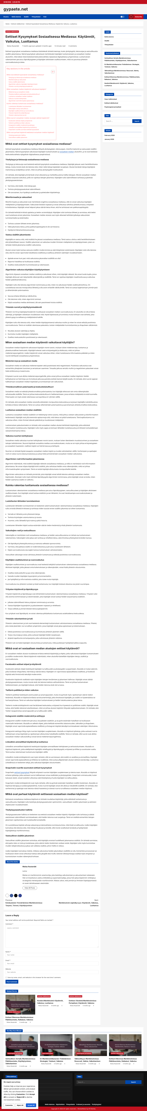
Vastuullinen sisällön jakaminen (18, 137)
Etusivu (6, 17)
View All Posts (30, 888)
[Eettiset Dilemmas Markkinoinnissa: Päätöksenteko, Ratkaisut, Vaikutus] (20, 1005)
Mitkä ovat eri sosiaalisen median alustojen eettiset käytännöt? (28, 118)
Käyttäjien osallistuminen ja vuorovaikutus (21, 111)
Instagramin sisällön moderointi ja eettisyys (21, 125)
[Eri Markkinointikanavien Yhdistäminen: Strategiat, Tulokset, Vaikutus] (56, 1045)
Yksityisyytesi (96, 1104)
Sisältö (26, 17)
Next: (78, 903)
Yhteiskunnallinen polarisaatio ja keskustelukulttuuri (24, 94)
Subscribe (138, 16)
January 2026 (109, 139)
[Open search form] (126, 17)
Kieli (44, 17)
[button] (7, 895)
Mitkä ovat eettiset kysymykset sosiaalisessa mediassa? (25, 75)
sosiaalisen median (67, 152)
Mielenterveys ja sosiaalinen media (19, 92)
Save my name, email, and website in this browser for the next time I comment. (34, 977)
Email (8, 960)
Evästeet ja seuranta (83, 1104)
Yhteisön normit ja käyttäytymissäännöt (20, 86)
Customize (9, 1105)
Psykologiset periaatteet (112, 107)
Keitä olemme (16, 17)
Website (8, 969)
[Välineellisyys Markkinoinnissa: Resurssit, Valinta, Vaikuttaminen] (90, 1045)
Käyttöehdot (60, 1104)
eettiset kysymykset (21, 772)
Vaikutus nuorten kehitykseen (17, 98)
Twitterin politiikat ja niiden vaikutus (19, 123)
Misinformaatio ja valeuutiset (17, 80)
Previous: (24, 903)
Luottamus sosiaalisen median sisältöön (20, 96)
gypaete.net (16, 9)
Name (8, 952)
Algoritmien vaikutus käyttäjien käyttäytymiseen (23, 84)
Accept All (31, 1105)
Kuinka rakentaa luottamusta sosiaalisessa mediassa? (25, 103)
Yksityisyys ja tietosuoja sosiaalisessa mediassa (22, 77)
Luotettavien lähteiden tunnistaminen (20, 106)
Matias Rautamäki (13, 46)
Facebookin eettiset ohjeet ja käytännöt (20, 121)
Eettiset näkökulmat (12, 31)
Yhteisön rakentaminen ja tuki (17, 115)
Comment (9, 924)
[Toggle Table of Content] (52, 71)
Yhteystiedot (36, 17)
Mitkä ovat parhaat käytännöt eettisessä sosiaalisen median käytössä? (30, 132)
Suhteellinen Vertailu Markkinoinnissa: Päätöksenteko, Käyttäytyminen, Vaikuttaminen (21, 1061)
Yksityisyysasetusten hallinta (17, 135)
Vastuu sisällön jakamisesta (17, 82)
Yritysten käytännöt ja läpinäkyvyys (19, 113)
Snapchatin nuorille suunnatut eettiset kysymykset (24, 129)
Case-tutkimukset (110, 99)
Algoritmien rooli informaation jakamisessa (21, 101)
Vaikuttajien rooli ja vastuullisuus (18, 108)
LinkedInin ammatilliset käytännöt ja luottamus (23, 127)
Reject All (20, 1105)
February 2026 (109, 135)
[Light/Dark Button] (122, 17)
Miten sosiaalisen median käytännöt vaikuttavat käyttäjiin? (26, 89)
